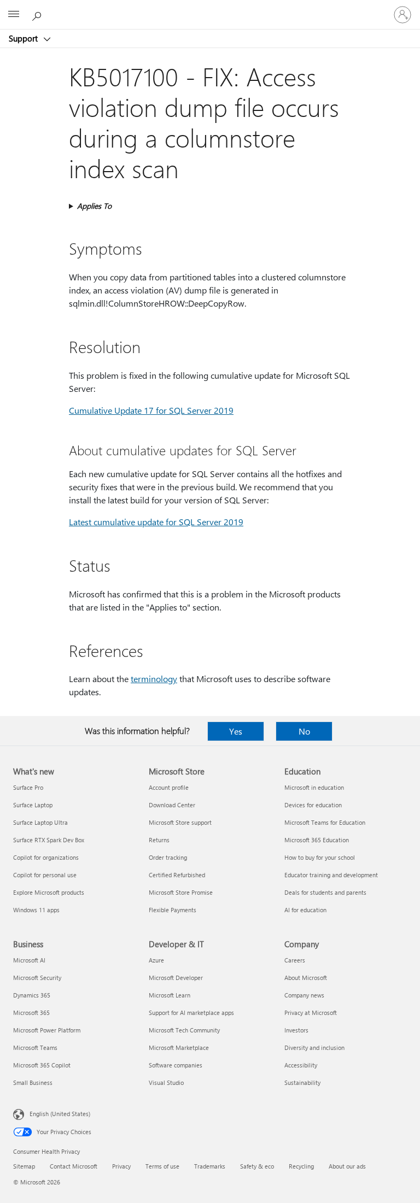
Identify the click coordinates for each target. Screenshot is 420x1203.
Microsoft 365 (31, 1012)
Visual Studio (166, 1082)
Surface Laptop (32, 805)
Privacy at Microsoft (310, 1012)
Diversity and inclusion (314, 1047)
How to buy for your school (319, 857)
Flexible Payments (172, 910)
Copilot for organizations (46, 857)
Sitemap (24, 1166)
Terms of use (162, 1166)
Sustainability (302, 1082)
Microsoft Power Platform (46, 1030)
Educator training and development (331, 875)
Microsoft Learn (169, 995)
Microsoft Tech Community (184, 1030)
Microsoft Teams (35, 1047)
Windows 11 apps (36, 910)
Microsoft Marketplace (179, 1047)
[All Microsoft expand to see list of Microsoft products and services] (14, 15)
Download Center (172, 805)
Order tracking (168, 857)
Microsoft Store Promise (181, 892)
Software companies (175, 1065)
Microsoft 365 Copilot (42, 1065)
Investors (296, 1030)
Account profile (169, 787)
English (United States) (60, 1114)
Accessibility (300, 1065)
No (304, 731)
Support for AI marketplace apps (191, 1012)
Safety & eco (257, 1166)
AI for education (305, 910)
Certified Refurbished (177, 875)
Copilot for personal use (45, 875)
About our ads (347, 1166)
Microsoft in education (314, 787)
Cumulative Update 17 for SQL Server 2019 (151, 410)
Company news (304, 995)
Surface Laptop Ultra (40, 822)
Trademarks (209, 1166)
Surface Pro (28, 787)
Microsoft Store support (180, 822)
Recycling (301, 1166)
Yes (235, 731)
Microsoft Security (37, 977)
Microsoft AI (29, 960)
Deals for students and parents (325, 892)
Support (24, 38)
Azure (156, 960)
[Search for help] (38, 14)
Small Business (32, 1082)
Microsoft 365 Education (316, 840)
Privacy (121, 1166)
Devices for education (313, 805)
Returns (159, 840)
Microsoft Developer (176, 977)
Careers (294, 960)
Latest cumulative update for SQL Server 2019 (156, 521)
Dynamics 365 (31, 995)
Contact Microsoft (73, 1166)
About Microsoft (305, 977)
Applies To (94, 206)
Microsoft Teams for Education (324, 822)
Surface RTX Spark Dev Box (48, 840)
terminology (154, 678)
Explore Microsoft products (48, 892)
